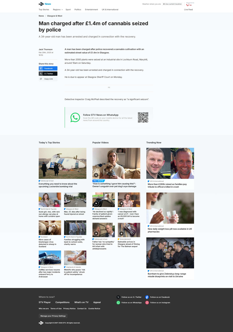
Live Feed (188, 9)
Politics (78, 9)
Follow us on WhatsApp (132, 302)
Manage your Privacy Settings (53, 316)
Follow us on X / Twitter (131, 297)
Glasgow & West (54, 16)
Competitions (62, 302)
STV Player (45, 302)
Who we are (44, 308)
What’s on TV (81, 302)
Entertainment (91, 9)
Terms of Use (56, 308)
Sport (68, 9)
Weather (145, 4)
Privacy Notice (69, 308)
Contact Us (82, 308)
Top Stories (44, 9)
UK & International (110, 9)
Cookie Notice (94, 308)
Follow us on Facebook (160, 297)
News (41, 16)
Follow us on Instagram (160, 302)
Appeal (97, 302)
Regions (57, 9)
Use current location (173, 4)
